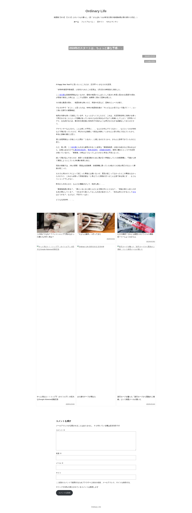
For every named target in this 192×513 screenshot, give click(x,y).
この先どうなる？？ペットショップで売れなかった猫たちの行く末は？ (55, 235)
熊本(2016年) (93, 150)
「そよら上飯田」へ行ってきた (89, 234)
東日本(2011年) (80, 150)
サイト (58, 473)
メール (59, 463)
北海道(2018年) (105, 150)
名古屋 (61, 95)
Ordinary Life (96, 11)
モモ (134, 192)
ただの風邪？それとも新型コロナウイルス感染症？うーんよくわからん (135, 235)
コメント (60, 430)
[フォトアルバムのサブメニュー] (94, 21)
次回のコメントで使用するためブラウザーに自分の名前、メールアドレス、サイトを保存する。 (95, 482)
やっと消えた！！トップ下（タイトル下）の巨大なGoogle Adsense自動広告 (55, 398)
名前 (59, 453)
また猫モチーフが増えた (86, 397)
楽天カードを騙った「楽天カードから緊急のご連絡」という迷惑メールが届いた (136, 398)
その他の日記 (150, 61)
